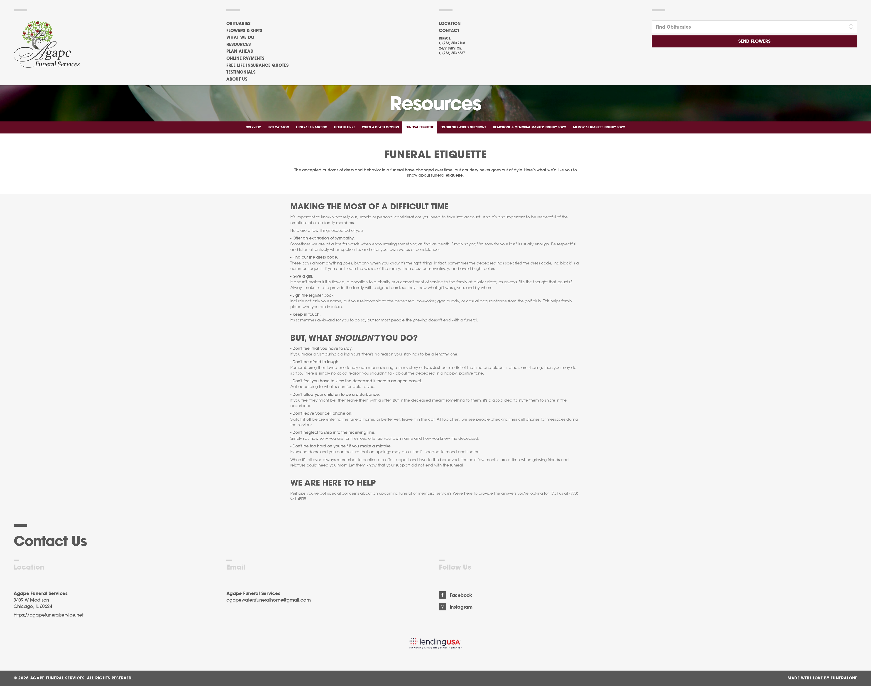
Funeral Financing (311, 127)
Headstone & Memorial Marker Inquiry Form (529, 127)
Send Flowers (754, 41)
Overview (253, 127)
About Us (236, 79)
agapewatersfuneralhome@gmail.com (268, 600)
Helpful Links (344, 127)
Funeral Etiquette (420, 127)
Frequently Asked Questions (463, 127)
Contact (449, 31)
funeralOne (844, 678)
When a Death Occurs (380, 127)
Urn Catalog (278, 127)
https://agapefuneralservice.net (48, 615)
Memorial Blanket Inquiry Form (599, 127)
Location (450, 24)
